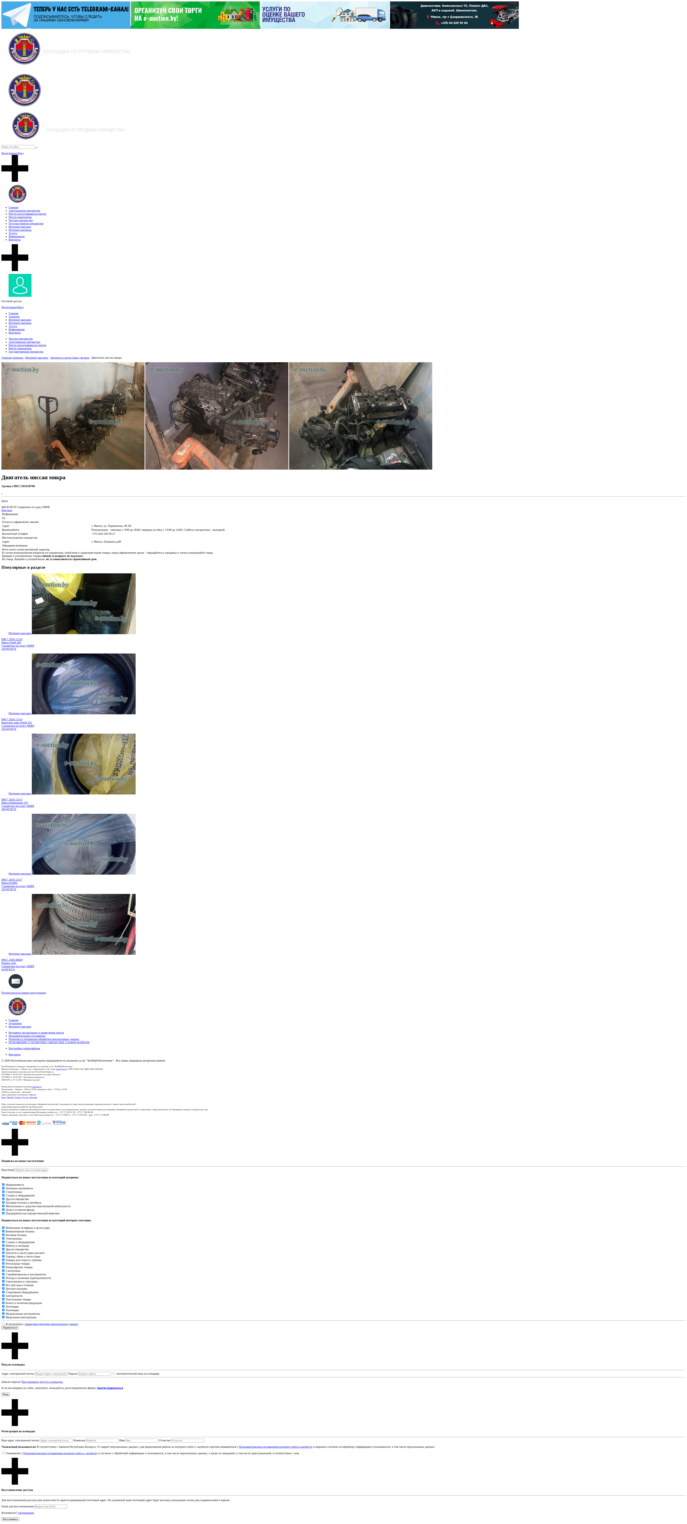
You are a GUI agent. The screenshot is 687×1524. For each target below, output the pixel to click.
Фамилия (79, 1440)
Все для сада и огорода (20, 1285)
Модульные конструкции (21, 1317)
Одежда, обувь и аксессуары (23, 1256)
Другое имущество (17, 1199)
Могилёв (33, 1097)
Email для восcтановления (17, 1506)
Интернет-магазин (20, 226)
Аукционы (15, 1023)
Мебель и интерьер (17, 1245)
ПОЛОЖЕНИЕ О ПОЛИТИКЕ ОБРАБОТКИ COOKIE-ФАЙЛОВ (49, 1042)
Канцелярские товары (19, 1267)
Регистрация (9, 153)
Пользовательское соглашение (27, 1035)
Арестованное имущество (24, 210)
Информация (17, 236)
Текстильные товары (18, 1299)
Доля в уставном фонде (20, 1209)
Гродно (25, 1097)
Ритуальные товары (18, 1263)
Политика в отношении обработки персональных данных (44, 1039)
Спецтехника (14, 1191)
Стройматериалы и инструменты (26, 1274)
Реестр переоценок (20, 217)
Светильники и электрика (22, 1281)
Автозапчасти (14, 1295)
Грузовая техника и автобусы (23, 1202)
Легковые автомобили (19, 1188)
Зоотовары (12, 1306)
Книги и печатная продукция (24, 1302)
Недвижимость (15, 1184)
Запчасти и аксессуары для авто (25, 1252)
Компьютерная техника (20, 1231)
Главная (13, 207)
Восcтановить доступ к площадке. (42, 1381)
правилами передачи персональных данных (51, 1324)
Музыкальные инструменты (23, 1313)
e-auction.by (36, 1087)
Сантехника (13, 1270)
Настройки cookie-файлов (24, 1048)
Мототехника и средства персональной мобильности (38, 1206)
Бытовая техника (16, 1235)
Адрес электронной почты (17, 1373)
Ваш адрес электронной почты (20, 1440)
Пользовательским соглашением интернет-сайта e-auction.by (276, 1446)
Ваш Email (7, 1169)
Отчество (164, 1440)
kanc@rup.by (61, 1069)
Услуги (13, 233)
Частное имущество (21, 220)
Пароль (72, 1373)
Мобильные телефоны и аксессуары (28, 1227)
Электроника (14, 1238)
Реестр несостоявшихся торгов (27, 213)
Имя (122, 1440)
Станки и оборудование (20, 1195)
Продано (6, 510)
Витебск (10, 1097)
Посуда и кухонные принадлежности (28, 1277)
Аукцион (14, 316)
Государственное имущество (26, 223)
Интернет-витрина (20, 229)
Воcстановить (10, 1519)
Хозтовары (12, 1310)
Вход (21, 153)
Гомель (18, 1097)
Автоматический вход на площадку (138, 1373)
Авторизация (26, 1512)
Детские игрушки (16, 1288)
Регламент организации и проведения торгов (36, 1032)
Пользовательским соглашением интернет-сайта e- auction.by (60, 1453)
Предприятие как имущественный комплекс (33, 1213)
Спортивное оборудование (22, 1292)
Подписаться (10, 1327)
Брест (3, 1097)
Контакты (15, 239)
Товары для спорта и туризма (24, 1260)
